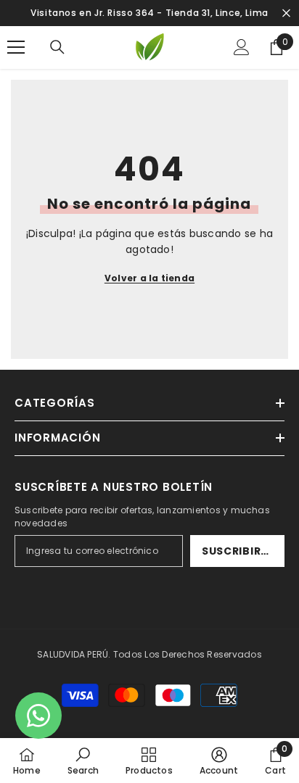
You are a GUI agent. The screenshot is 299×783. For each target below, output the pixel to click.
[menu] (16, 47)
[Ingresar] (242, 47)
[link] (83, 760)
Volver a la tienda (149, 278)
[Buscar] (57, 47)
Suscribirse (238, 551)
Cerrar (286, 13)
